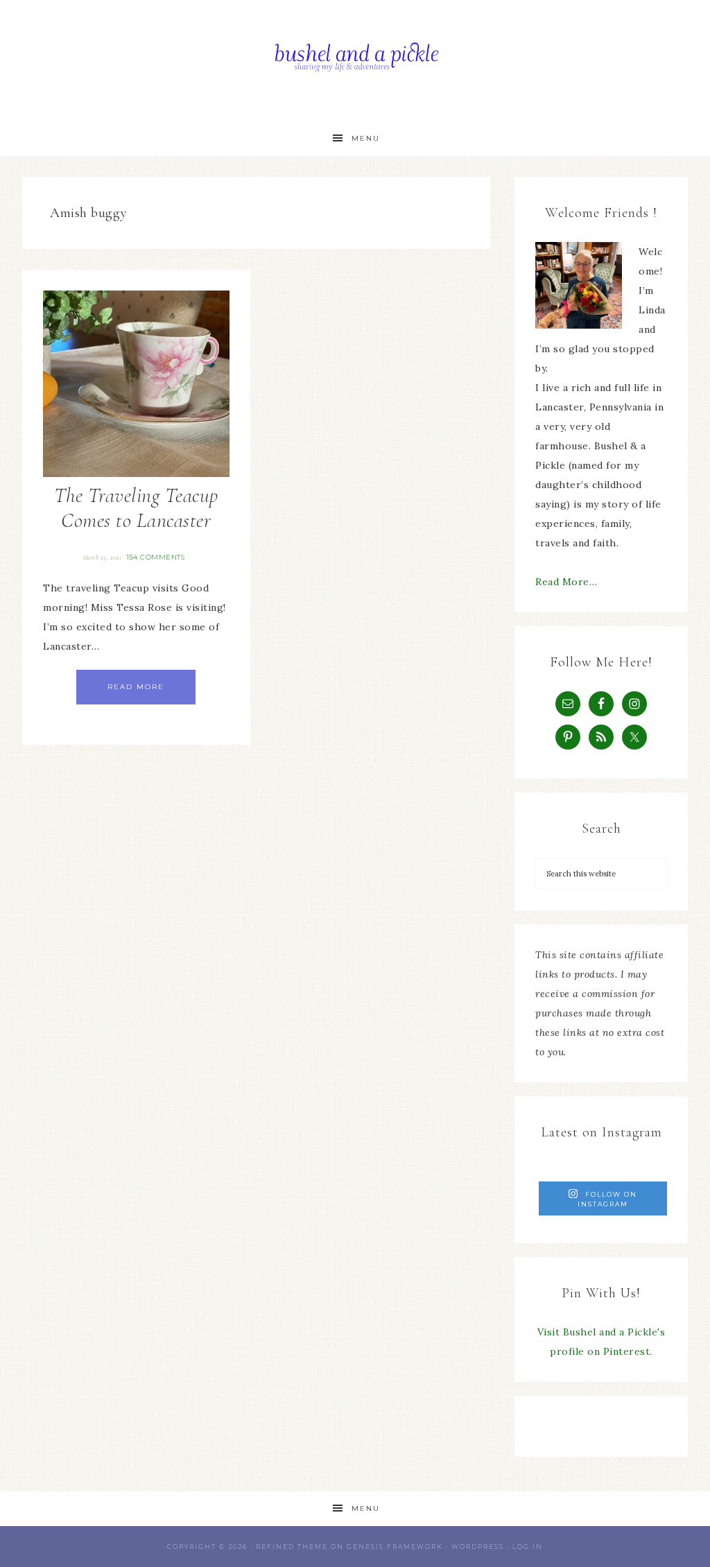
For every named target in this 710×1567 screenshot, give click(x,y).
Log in (527, 1546)
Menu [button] (366, 138)
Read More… (566, 581)
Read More (135, 686)
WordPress (477, 1546)
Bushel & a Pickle (355, 60)
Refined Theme (292, 1546)
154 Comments (155, 557)
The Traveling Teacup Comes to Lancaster (136, 508)
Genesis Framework (395, 1546)
